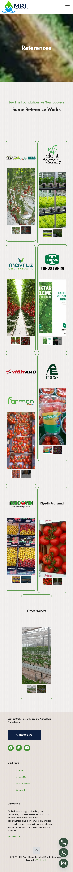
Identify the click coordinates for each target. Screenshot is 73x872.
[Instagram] (63, 863)
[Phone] (63, 842)
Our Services (23, 783)
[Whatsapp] (63, 852)
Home (19, 770)
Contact (20, 790)
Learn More (14, 836)
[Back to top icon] (36, 850)
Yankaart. (41, 860)
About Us (21, 777)
